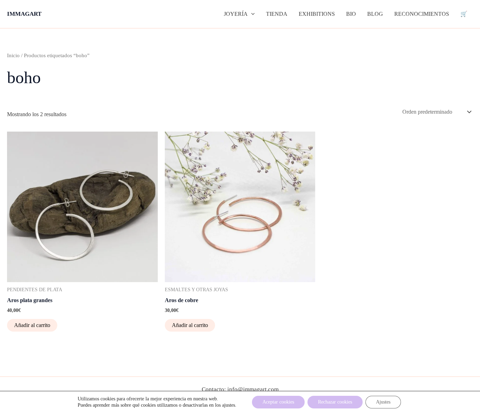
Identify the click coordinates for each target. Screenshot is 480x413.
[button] (251, 14)
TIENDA (276, 14)
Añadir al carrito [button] (32, 325)
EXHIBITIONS (317, 14)
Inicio (13, 55)
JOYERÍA (236, 14)
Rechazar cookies (335, 402)
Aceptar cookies (278, 402)
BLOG (375, 14)
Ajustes (383, 402)
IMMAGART (24, 14)
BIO (351, 14)
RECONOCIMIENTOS (421, 14)
